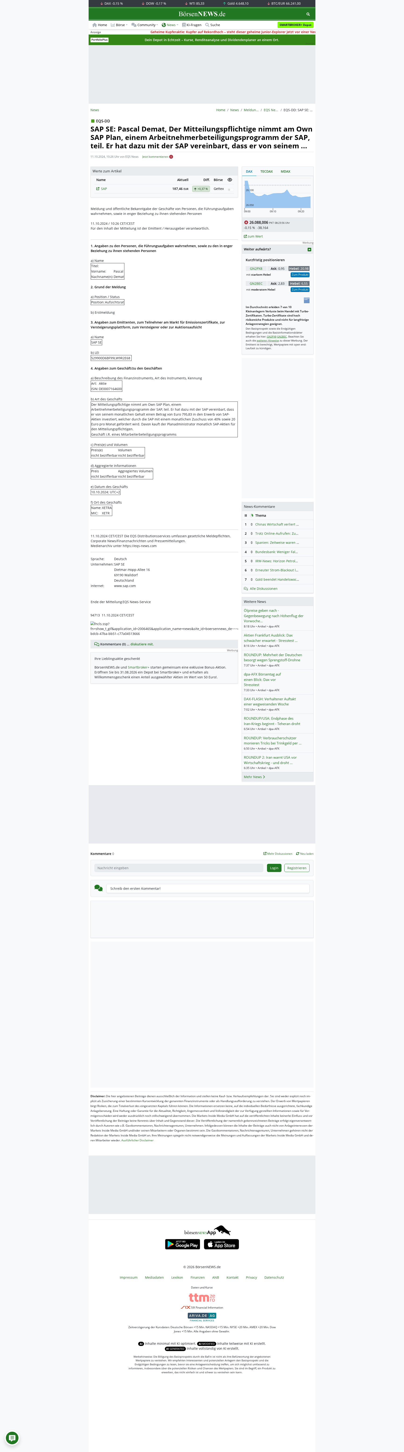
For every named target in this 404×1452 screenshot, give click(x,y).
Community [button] (146, 25)
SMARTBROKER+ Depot (295, 25)
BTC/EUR (286, 3)
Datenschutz (274, 1277)
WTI (196, 3)
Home (102, 25)
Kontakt (232, 1277)
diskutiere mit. (142, 644)
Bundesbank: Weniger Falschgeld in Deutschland (293, 552)
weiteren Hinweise (268, 340)
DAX (113, 3)
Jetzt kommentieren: (155, 157)
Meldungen (251, 110)
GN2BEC (256, 283)
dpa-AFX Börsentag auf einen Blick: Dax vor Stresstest (262, 679)
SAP (104, 188)
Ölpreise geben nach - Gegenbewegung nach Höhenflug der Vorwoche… (273, 615)
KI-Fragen (194, 25)
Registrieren (297, 868)
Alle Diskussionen (264, 588)
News (234, 110)
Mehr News (253, 777)
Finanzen (198, 1277)
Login (274, 868)
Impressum (128, 1277)
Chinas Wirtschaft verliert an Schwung (285, 524)
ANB (215, 1277)
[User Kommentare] (12, 1438)
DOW (155, 3)
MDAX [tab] (285, 171)
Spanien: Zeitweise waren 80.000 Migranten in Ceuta (296, 542)
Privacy (251, 1277)
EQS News (271, 110)
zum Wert (255, 236)
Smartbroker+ (138, 667)
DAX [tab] (249, 171)
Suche (215, 25)
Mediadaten (154, 1277)
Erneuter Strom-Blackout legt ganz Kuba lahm (291, 570)
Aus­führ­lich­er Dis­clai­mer (137, 1140)
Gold (238, 3)
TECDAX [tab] (266, 171)
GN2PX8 (256, 268)
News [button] (171, 25)
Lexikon (177, 1277)
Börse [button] (120, 25)
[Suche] (308, 14)
